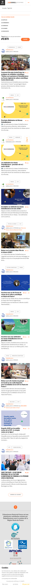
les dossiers (4, 28)
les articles (4, 20)
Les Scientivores (10, 97)
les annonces (4, 25)
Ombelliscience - (10, 50)
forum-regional (17, 447)
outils (7, 355)
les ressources (5, 31)
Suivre (25, 39)
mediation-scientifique (17, 355)
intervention (12, 47)
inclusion (12, 401)
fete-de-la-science (12, 224)
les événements (5, 23)
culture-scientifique (12, 267)
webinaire (17, 137)
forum (19, 47)
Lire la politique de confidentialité (9, 578)
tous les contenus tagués (7, 17)
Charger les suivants (15, 494)
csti (18, 95)
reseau (12, 95)
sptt (18, 401)
